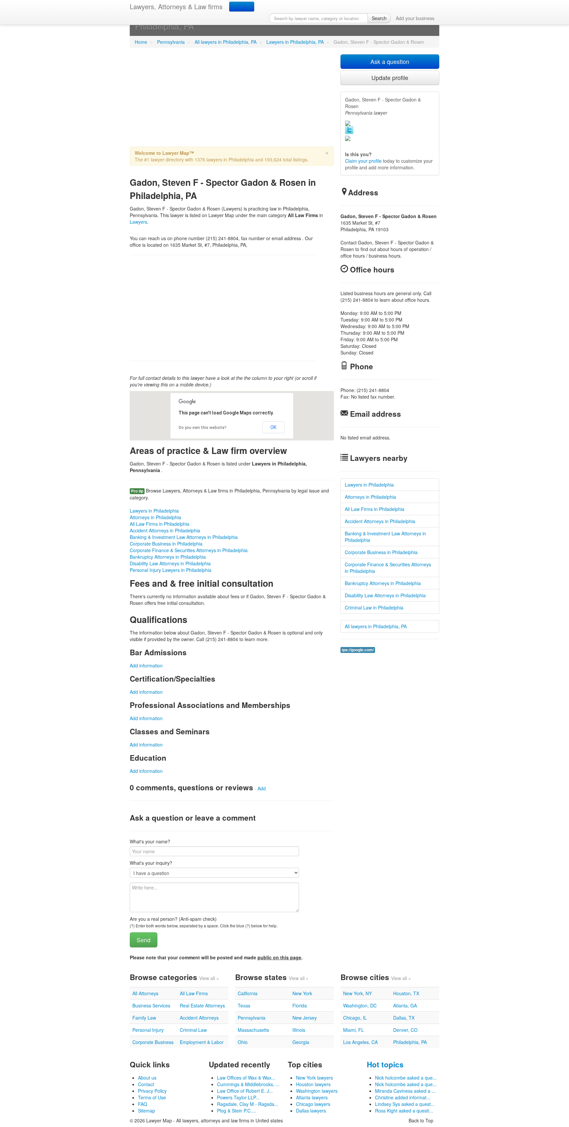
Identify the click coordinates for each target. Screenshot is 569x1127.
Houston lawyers (313, 1084)
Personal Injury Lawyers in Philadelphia (170, 570)
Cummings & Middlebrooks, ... (248, 1084)
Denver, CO (405, 1030)
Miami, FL (353, 1030)
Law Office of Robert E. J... (245, 1090)
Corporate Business (153, 1042)
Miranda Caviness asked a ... (405, 1090)
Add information (146, 665)
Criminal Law (193, 1030)
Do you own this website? (203, 427)
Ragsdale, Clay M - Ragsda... (247, 1104)
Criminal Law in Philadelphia (374, 607)
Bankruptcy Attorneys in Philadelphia (168, 556)
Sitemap (146, 1110)
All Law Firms (194, 993)
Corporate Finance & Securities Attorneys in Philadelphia (189, 550)
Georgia (300, 1042)
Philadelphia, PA (410, 1042)
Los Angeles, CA (360, 1042)
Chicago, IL (355, 1017)
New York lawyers (314, 1077)
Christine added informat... (402, 1097)
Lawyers (138, 221)
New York (302, 993)
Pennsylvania (171, 42)
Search (379, 18)
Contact (146, 1084)
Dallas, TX (404, 1017)
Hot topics (385, 1064)
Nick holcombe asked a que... (406, 1077)
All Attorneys (145, 993)
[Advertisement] (232, 100)
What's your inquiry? (151, 862)
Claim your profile (363, 160)
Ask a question (389, 61)
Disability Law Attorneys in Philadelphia (170, 563)
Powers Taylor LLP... (238, 1097)
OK (273, 427)
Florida (299, 1005)
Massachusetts (253, 1030)
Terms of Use (152, 1097)
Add (261, 788)
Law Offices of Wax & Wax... (246, 1077)
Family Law (144, 1017)
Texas (244, 1005)
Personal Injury (148, 1030)
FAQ (142, 1104)
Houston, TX (406, 993)
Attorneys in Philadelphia (155, 517)
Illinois (298, 1030)
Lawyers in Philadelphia (154, 510)
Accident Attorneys (199, 1017)
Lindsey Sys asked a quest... (405, 1104)
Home (141, 42)
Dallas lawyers (311, 1110)
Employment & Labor (202, 1042)
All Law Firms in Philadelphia (159, 524)
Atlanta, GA (405, 1005)
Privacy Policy (152, 1090)
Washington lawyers (317, 1090)
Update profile (389, 77)
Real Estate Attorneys (202, 1005)
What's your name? (150, 841)
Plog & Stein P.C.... (236, 1110)
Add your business (415, 18)
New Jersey (304, 1017)
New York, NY (357, 993)
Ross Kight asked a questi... (404, 1110)
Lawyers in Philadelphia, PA (295, 42)
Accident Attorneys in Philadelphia (165, 530)
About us (147, 1077)
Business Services (151, 1005)
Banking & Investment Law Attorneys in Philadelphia (184, 537)
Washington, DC (360, 1005)
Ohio (243, 1042)
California (247, 993)
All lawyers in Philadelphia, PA (226, 42)
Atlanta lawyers (312, 1097)
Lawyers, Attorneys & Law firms (176, 6)
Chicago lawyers (313, 1104)
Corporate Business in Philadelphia (166, 543)
